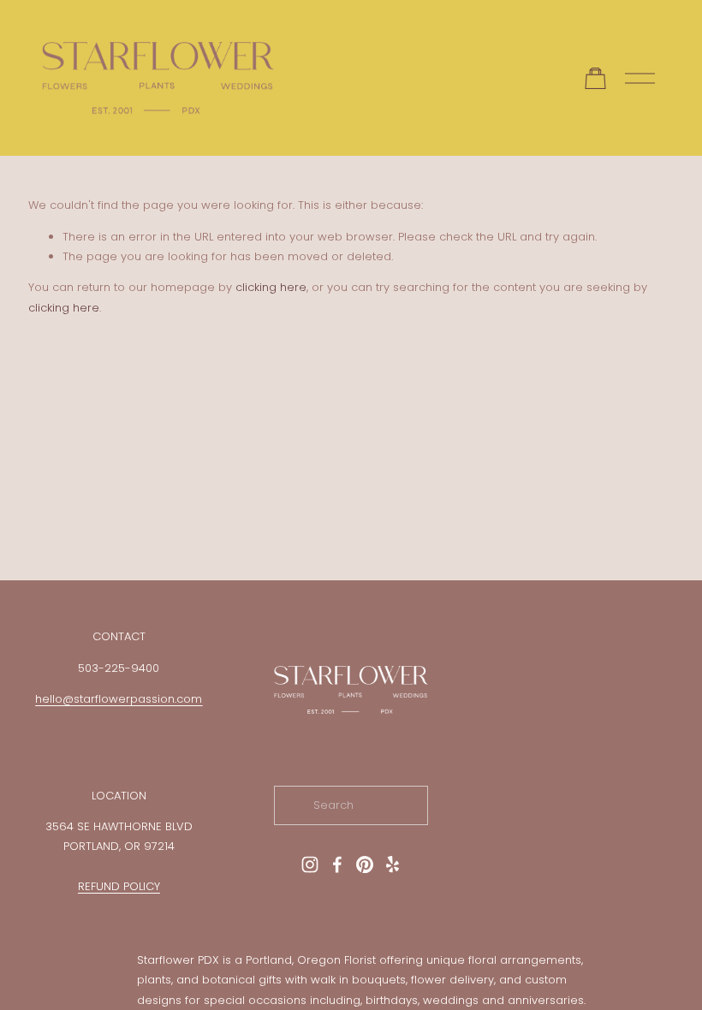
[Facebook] (337, 864)
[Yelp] (392, 864)
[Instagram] (309, 864)
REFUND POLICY (119, 886)
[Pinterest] (364, 864)
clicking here (270, 287)
